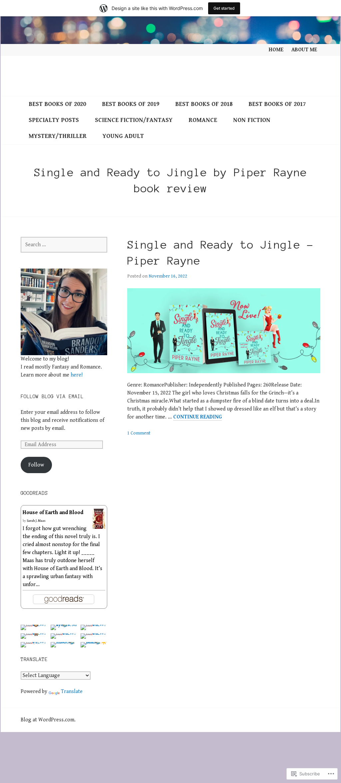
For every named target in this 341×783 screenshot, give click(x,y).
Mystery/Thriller (58, 136)
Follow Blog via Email (52, 396)
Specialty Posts (54, 120)
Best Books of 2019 (130, 104)
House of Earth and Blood (53, 512)
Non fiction (251, 120)
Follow (36, 465)
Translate (72, 691)
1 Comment (139, 433)
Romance (202, 120)
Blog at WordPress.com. (48, 720)
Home (276, 50)
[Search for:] (64, 245)
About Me (304, 50)
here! (77, 375)
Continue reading (197, 417)
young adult (123, 136)
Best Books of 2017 (277, 104)
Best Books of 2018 (203, 104)
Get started (224, 8)
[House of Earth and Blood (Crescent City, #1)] (98, 524)
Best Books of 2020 (57, 104)
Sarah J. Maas (36, 521)
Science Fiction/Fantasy (133, 120)
